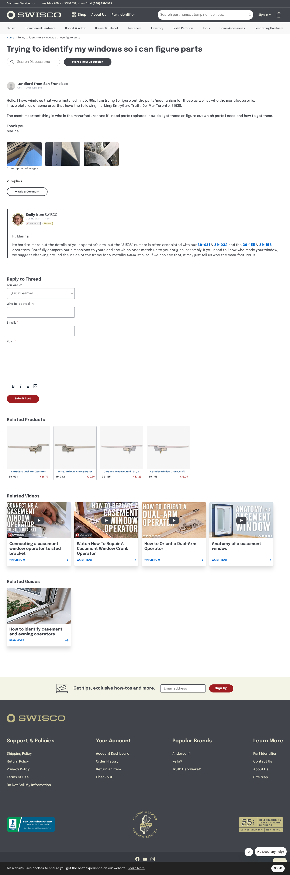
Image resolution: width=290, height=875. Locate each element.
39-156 (265, 245)
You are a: (14, 285)
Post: (10, 341)
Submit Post (23, 398)
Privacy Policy (18, 769)
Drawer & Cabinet (106, 28)
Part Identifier (265, 754)
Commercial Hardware (40, 28)
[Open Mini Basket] (279, 15)
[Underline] (28, 386)
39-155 (249, 245)
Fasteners (134, 28)
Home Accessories (232, 28)
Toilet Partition (183, 28)
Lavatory (157, 28)
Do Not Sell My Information (29, 785)
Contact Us (262, 761)
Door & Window (75, 28)
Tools (206, 28)
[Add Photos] (35, 386)
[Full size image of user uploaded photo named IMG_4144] (24, 154)
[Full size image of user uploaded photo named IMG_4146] (101, 154)
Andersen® (181, 754)
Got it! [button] (278, 868)
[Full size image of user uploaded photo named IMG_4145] (62, 154)
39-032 (221, 245)
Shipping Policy (19, 754)
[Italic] (20, 386)
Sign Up (221, 688)
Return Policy (18, 761)
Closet (11, 28)
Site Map (260, 777)
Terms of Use (18, 777)
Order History (107, 761)
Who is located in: (20, 303)
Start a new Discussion (87, 62)
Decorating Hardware (269, 28)
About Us (260, 769)
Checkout (104, 777)
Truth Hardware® (186, 769)
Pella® (177, 761)
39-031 (203, 245)
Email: (11, 322)
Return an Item (108, 769)
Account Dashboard (112, 754)
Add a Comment (28, 192)
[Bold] (13, 386)
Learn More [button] (136, 868)
